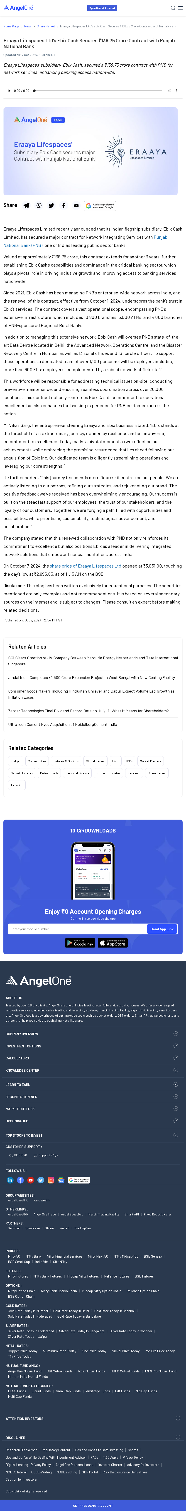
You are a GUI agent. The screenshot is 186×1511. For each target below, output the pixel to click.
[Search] (173, 8)
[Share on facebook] (63, 205)
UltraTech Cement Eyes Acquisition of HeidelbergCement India (62, 724)
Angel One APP (18, 1214)
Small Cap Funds (68, 1391)
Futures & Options (66, 761)
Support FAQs (48, 1155)
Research (134, 773)
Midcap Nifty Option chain (101, 1291)
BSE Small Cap (19, 1261)
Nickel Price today (126, 1351)
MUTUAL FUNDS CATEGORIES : (29, 1386)
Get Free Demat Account (93, 1505)
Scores (133, 1450)
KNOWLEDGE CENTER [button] (22, 1070)
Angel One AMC (18, 1200)
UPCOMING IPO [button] (17, 1121)
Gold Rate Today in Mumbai (28, 1311)
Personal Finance (77, 773)
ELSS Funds (17, 1391)
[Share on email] (76, 205)
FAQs (94, 1457)
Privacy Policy (133, 1457)
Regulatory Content (56, 1450)
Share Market (157, 773)
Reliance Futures (117, 1276)
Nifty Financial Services (65, 1256)
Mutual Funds (49, 773)
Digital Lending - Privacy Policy (28, 1465)
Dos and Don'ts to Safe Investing (99, 1450)
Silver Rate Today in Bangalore (82, 1331)
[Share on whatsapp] (38, 205)
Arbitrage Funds (98, 1391)
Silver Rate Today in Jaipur (28, 1336)
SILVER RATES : (17, 1325)
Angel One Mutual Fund (25, 1371)
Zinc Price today (93, 1351)
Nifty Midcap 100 (126, 1256)
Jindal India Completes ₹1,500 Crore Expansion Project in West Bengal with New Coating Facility (91, 677)
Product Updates (108, 773)
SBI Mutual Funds (60, 1371)
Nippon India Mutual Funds (28, 1376)
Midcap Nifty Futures (83, 1276)
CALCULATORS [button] (17, 1058)
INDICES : (13, 1251)
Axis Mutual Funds (91, 1371)
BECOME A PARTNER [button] (21, 1097)
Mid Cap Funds (146, 1391)
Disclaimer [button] (15, 1437)
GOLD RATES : (16, 1306)
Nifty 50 (14, 1256)
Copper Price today (22, 1351)
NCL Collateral (16, 1472)
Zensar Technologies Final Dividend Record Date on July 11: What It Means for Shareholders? (88, 710)
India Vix (41, 1261)
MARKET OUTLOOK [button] (20, 1109)
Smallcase (32, 1228)
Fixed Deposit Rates (158, 1214)
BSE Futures (144, 1276)
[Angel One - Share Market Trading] (18, 7)
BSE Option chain (21, 1296)
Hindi (115, 761)
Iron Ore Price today (160, 1351)
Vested (64, 1228)
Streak (49, 1228)
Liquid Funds (41, 1391)
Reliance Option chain (143, 1291)
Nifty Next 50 (98, 1256)
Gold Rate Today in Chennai (114, 1311)
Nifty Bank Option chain (59, 1291)
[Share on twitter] (51, 205)
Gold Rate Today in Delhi (71, 1311)
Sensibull (14, 1228)
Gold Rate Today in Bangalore (79, 1316)
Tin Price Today (19, 1356)
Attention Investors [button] (25, 1418)
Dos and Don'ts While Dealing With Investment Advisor (46, 1457)
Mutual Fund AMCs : (23, 1366)
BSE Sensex (153, 1256)
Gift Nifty (60, 1261)
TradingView (82, 1228)
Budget (16, 761)
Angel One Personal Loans (74, 1465)
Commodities (37, 761)
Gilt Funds (122, 1391)
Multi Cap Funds (20, 1396)
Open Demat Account (102, 8)
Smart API (132, 1214)
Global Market (95, 761)
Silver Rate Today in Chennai (131, 1331)
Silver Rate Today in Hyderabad (31, 1331)
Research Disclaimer (21, 1450)
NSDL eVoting (66, 1472)
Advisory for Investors (143, 1465)
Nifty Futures (18, 1276)
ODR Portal (90, 1472)
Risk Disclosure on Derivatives (125, 1472)
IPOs (129, 761)
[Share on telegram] (26, 205)
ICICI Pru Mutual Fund (160, 1371)
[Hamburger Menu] (180, 7)
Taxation (17, 785)
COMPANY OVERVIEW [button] (22, 1034)
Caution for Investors (21, 1479)
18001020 (20, 1155)
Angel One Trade (45, 1214)
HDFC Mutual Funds (125, 1371)
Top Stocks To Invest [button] (24, 1135)
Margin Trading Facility (103, 1214)
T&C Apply (110, 1457)
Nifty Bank (33, 1256)
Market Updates (22, 773)
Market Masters (150, 761)
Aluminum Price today (59, 1351)
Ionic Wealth (42, 1200)
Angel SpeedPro (72, 1214)
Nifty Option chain (22, 1291)
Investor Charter (110, 1465)
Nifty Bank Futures (47, 1276)
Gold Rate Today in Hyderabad (30, 1316)
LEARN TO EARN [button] (18, 1085)
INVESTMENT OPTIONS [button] (23, 1046)
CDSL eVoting (41, 1472)
